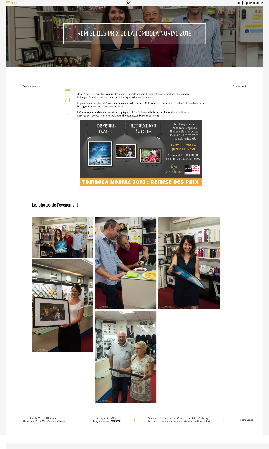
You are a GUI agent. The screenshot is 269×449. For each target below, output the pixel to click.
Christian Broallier (180, 112)
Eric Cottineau (140, 112)
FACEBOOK (115, 421)
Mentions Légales (245, 419)
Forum (237, 3)
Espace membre (253, 3)
